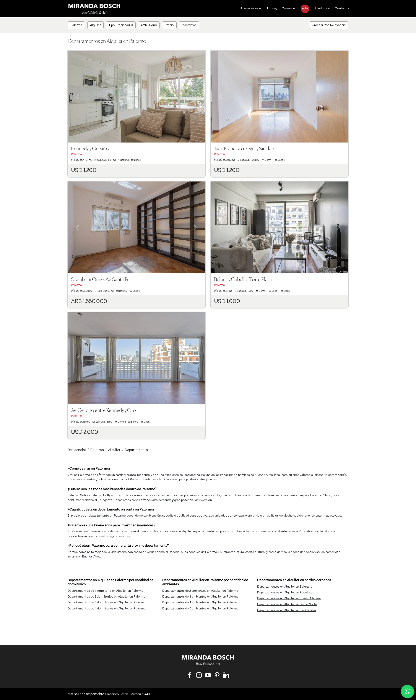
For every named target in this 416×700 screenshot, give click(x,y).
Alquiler (114, 450)
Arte (305, 8)
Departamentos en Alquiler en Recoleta (285, 592)
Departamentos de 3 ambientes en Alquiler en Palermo (200, 596)
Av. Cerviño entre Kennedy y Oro (103, 410)
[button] (78, 91)
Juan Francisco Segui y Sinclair (244, 148)
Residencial (77, 450)
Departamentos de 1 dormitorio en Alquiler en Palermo (105, 590)
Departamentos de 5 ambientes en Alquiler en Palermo (200, 608)
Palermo (97, 450)
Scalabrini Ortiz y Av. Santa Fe (100, 279)
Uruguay (271, 8)
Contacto (342, 8)
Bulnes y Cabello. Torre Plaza (243, 279)
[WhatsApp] (407, 691)
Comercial (289, 8)
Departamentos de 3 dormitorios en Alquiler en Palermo (107, 602)
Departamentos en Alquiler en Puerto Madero (289, 598)
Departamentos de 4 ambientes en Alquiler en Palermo (200, 602)
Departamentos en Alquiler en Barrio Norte (287, 604)
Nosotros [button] (320, 8)
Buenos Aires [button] (249, 8)
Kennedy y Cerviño (90, 148)
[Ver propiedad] (136, 97)
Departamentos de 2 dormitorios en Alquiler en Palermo (106, 596)
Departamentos (137, 450)
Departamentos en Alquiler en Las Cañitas (286, 610)
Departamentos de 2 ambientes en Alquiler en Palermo (200, 590)
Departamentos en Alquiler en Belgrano (284, 586)
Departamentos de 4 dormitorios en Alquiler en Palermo (107, 608)
